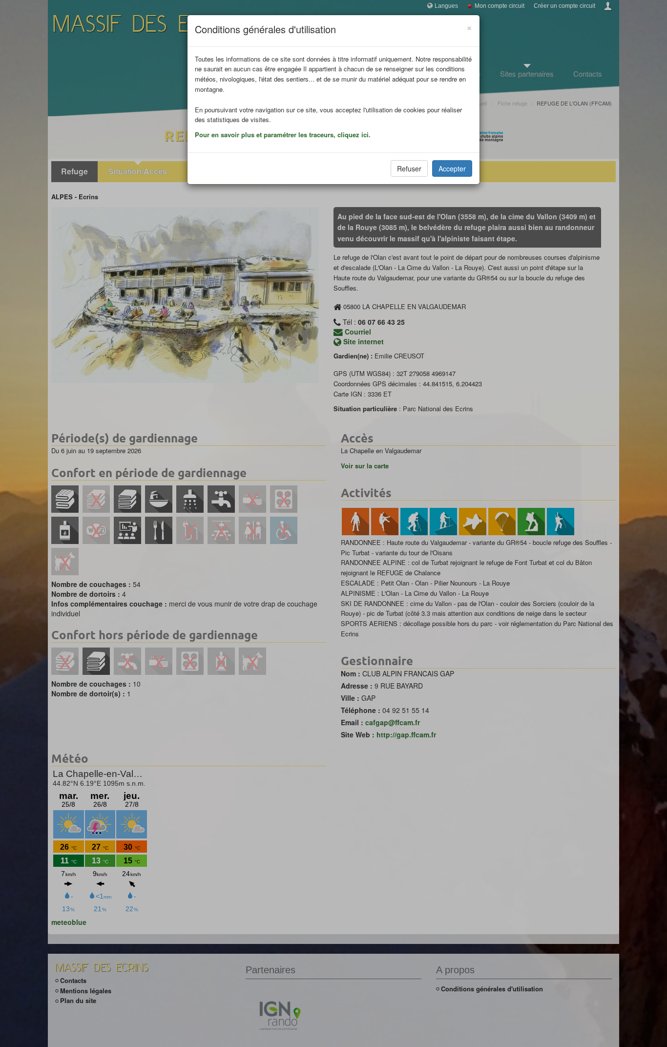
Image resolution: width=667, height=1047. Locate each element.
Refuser (409, 168)
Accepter (452, 168)
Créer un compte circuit (564, 5)
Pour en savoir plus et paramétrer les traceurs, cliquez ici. (283, 134)
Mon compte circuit (499, 5)
